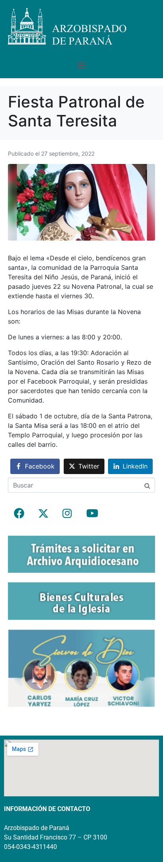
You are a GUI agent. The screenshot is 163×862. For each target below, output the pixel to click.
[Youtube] (91, 513)
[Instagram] (67, 513)
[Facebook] (19, 513)
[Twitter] (43, 513)
